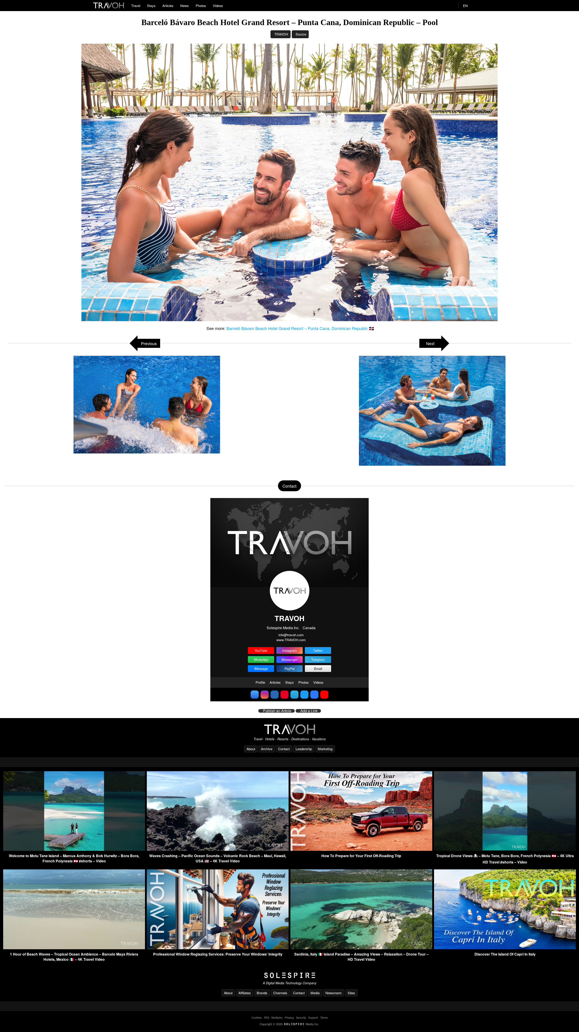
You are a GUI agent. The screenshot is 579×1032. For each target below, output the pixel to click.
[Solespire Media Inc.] (289, 975)
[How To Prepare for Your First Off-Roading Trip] (361, 849)
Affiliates (244, 992)
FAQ (266, 1017)
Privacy (289, 1017)
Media (315, 992)
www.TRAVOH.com (291, 639)
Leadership (304, 748)
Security (301, 1017)
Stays (151, 5)
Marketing (325, 748)
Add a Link (309, 711)
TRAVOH (281, 34)
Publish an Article (277, 711)
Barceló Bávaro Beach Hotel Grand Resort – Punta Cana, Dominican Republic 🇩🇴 (300, 328)
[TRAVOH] (289, 729)
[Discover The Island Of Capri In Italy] (505, 947)
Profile (260, 682)
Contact (284, 748)
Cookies (257, 1017)
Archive (266, 748)
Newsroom (333, 992)
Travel (135, 5)
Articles (167, 5)
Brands (262, 992)
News (184, 5)
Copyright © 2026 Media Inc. (289, 1024)
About (251, 748)
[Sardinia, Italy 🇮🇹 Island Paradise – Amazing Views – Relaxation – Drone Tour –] (361, 947)
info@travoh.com (291, 634)
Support (313, 1017)
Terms (324, 1017)
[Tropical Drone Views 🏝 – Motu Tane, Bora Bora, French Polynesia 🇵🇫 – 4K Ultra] (505, 849)
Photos (201, 5)
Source (301, 34)
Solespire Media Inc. (283, 627)
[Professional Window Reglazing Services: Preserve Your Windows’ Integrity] (218, 947)
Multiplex (276, 1017)
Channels (280, 992)
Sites (351, 992)
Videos (218, 5)
